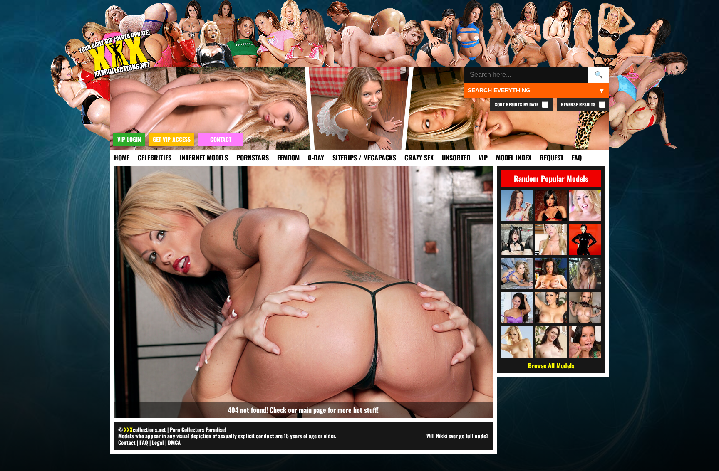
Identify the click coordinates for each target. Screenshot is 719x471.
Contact (127, 442)
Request (551, 158)
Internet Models (204, 158)
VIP (483, 158)
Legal (158, 442)
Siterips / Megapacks (364, 158)
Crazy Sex (419, 158)
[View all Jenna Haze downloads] (517, 273)
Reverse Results (579, 104)
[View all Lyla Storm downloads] (517, 307)
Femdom (288, 158)
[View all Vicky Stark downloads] (585, 307)
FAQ (577, 158)
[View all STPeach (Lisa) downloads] (585, 273)
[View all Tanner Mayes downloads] (585, 342)
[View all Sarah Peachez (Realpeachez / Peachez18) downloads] (585, 205)
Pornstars (252, 158)
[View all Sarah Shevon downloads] (551, 342)
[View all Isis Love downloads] (551, 307)
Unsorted (456, 158)
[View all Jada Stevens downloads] (517, 205)
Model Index (513, 158)
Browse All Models (551, 365)
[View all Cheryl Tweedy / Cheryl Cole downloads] (585, 239)
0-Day (316, 158)
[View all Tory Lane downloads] (551, 205)
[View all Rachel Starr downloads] (551, 273)
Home (121, 158)
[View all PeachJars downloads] (517, 239)
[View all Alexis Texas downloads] (517, 342)
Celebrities (154, 158)
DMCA (174, 442)
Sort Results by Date (517, 104)
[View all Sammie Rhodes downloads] (551, 239)
